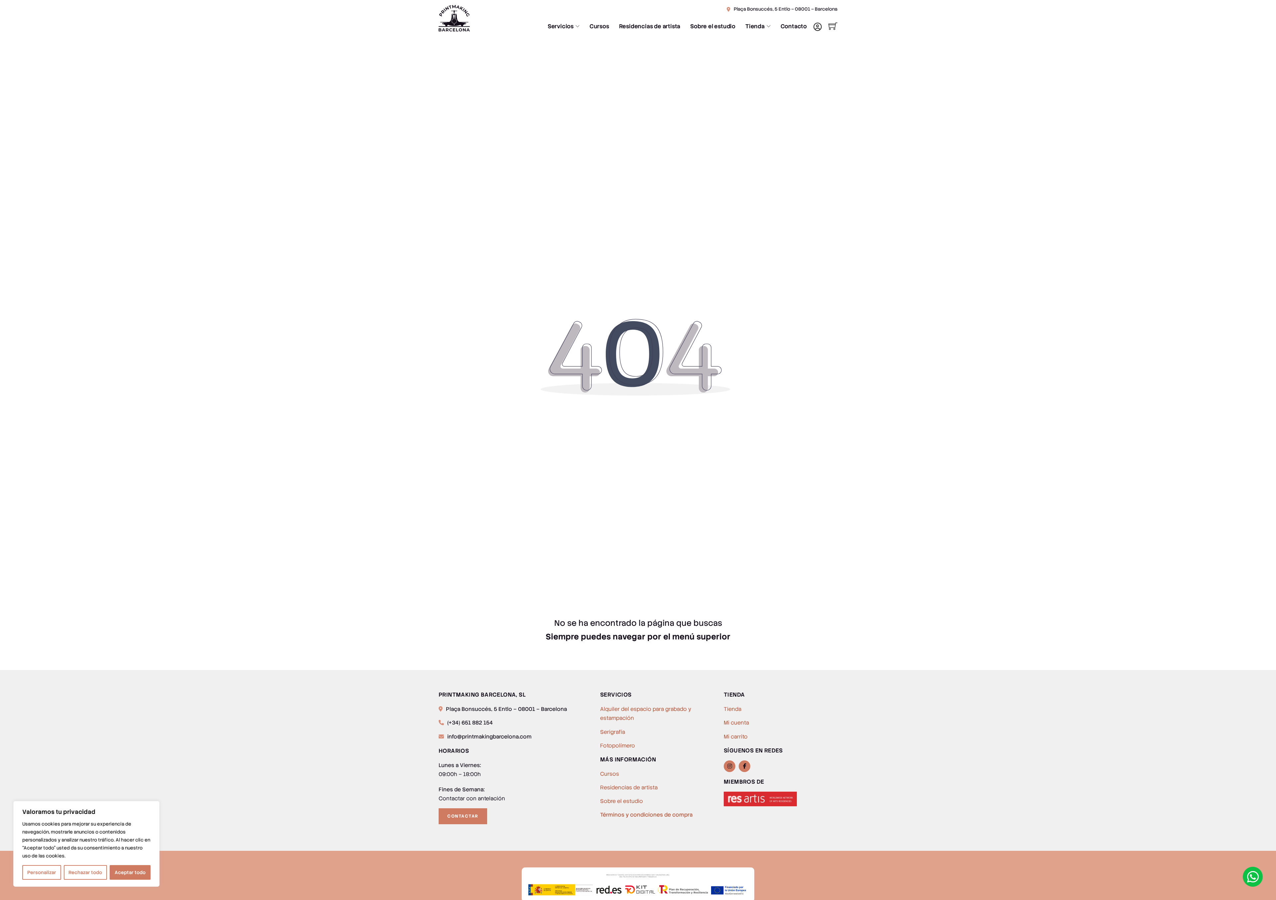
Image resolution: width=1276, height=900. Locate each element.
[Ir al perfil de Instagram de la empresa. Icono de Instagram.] (729, 766)
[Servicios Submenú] (578, 26)
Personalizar (41, 872)
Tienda (755, 26)
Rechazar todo (85, 872)
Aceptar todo (130, 872)
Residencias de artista (650, 26)
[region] (86, 844)
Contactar (462, 816)
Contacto (794, 26)
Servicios (561, 26)
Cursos (599, 26)
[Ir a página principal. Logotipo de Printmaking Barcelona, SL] (483, 18)
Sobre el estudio (712, 26)
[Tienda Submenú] (769, 26)
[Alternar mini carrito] (832, 26)
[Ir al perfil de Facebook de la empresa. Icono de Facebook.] (744, 766)
